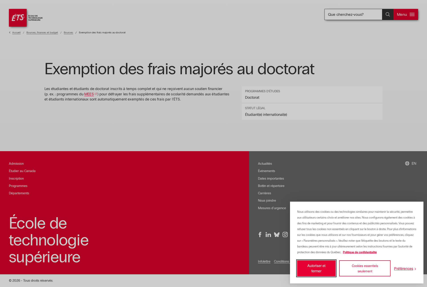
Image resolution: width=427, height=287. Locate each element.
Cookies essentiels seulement (365, 268)
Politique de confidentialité (360, 252)
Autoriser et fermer (316, 268)
